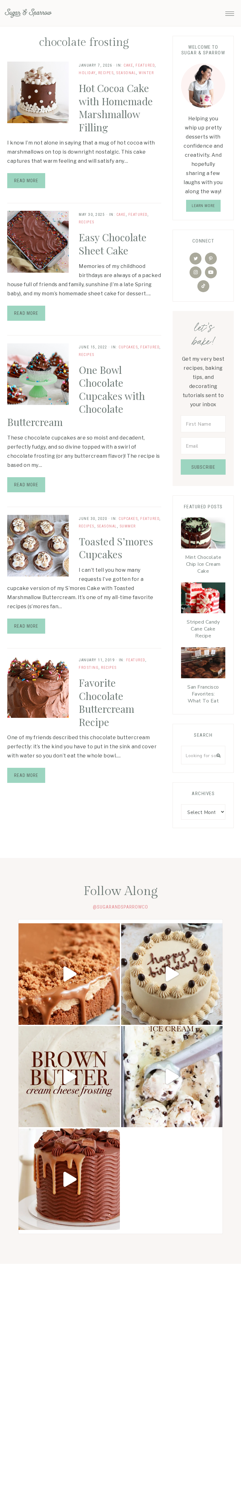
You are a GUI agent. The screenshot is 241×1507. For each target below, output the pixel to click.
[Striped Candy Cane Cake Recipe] (203, 599)
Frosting (89, 667)
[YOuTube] (211, 272)
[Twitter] (195, 258)
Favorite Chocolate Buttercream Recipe (106, 702)
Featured (145, 65)
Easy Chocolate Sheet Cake (113, 243)
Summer (128, 526)
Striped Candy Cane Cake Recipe (203, 629)
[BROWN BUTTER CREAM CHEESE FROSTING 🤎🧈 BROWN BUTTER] (69, 1077)
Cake (128, 65)
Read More (26, 180)
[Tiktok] (203, 286)
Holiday (87, 73)
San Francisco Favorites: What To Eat (203, 694)
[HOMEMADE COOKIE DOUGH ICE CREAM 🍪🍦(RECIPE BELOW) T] (171, 1077)
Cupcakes (128, 347)
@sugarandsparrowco (120, 907)
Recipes (106, 73)
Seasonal (126, 73)
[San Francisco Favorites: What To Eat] (203, 664)
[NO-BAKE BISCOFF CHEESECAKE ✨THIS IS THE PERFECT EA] (69, 974)
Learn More (203, 206)
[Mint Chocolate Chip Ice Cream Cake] (203, 534)
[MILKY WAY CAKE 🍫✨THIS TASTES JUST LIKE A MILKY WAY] (69, 1179)
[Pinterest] (211, 258)
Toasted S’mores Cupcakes (116, 547)
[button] (229, 12)
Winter (146, 73)
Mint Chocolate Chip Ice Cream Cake (203, 564)
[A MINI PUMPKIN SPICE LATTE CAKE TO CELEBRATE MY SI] (171, 974)
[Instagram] (195, 272)
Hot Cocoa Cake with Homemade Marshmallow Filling (116, 107)
